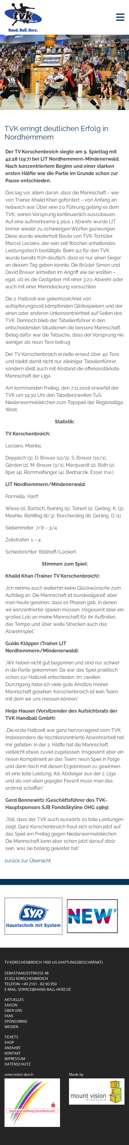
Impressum (14, 1058)
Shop (9, 1042)
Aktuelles (14, 999)
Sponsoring (15, 1021)
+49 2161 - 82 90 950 (39, 984)
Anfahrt (12, 1047)
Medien (11, 1026)
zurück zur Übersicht (27, 861)
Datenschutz (17, 1064)
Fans (9, 1015)
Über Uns (13, 1010)
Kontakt (12, 1053)
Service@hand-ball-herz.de (44, 989)
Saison (10, 1005)
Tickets (11, 1037)
